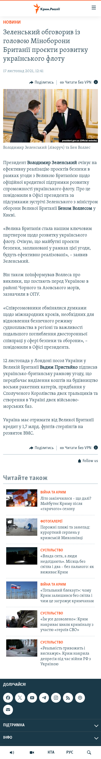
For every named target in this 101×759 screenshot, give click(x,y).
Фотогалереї (51, 522)
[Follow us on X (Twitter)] (20, 698)
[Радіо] (12, 752)
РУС (69, 752)
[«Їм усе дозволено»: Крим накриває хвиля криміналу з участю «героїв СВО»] (21, 619)
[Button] (41, 82)
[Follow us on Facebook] (8, 698)
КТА (51, 752)
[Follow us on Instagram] (56, 698)
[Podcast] (80, 698)
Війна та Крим (53, 492)
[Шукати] (89, 752)
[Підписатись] (8, 710)
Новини (12, 22)
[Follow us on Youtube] (32, 698)
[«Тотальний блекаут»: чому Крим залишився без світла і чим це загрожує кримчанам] (21, 590)
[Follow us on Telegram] (44, 698)
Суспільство (51, 550)
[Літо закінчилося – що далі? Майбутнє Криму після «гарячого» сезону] (21, 498)
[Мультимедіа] (32, 752)
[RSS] (68, 698)
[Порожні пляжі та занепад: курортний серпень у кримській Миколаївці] (21, 527)
